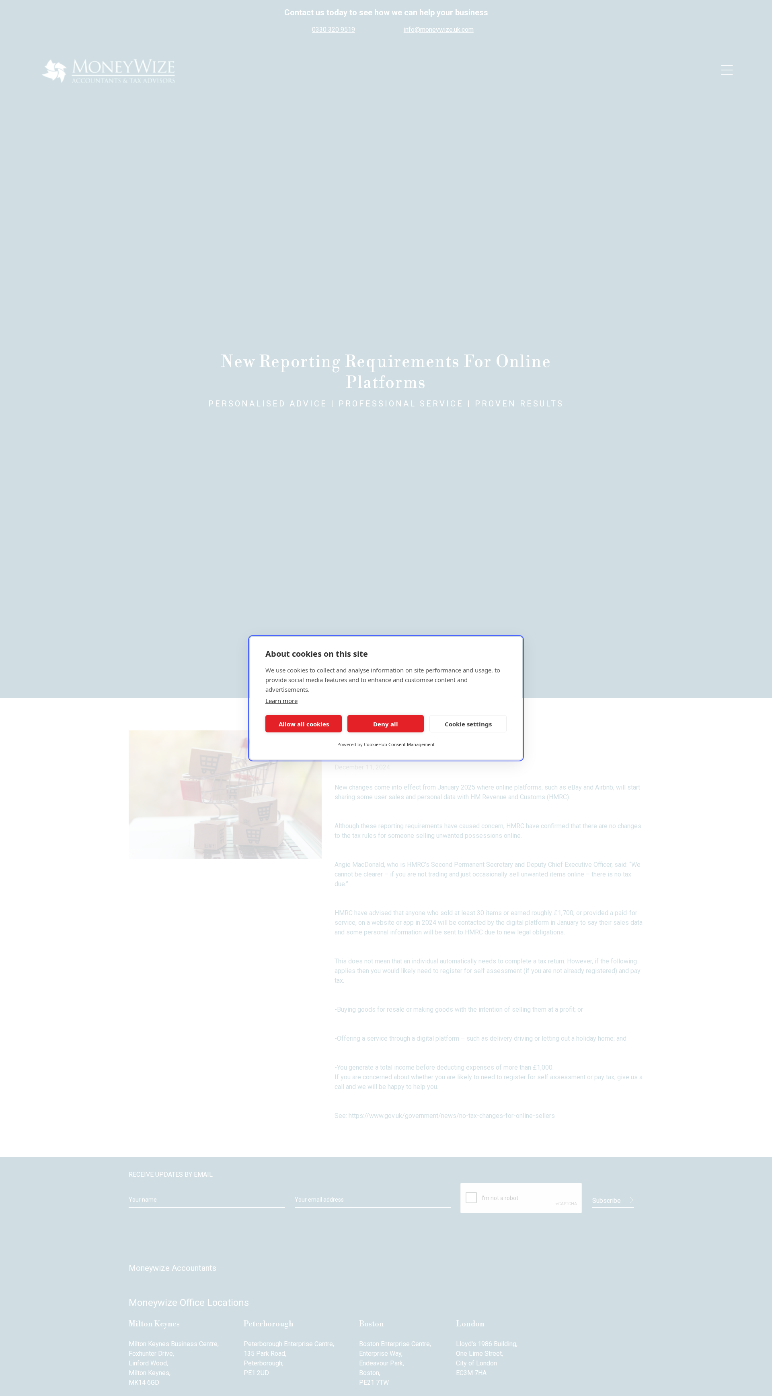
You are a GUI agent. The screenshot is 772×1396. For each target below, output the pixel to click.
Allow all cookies (304, 724)
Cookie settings (468, 724)
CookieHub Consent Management (399, 744)
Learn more (281, 701)
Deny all (385, 724)
